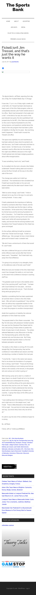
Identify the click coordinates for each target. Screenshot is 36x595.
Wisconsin (26, 453)
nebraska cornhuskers (14, 449)
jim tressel (10, 447)
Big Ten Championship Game (22, 440)
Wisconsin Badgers (7, 455)
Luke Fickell (16, 447)
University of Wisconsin (16, 453)
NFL (10, 438)
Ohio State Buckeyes (17, 438)
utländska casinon (8, 525)
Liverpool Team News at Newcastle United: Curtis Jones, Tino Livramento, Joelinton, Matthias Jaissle (18, 502)
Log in (28, 588)
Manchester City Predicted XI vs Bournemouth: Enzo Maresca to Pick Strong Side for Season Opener (17, 510)
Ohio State (27, 449)
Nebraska (4, 449)
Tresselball (25, 451)
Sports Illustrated (16, 451)
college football (13, 444)
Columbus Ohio (22, 444)
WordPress (21, 588)
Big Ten (12, 440)
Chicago (24, 442)
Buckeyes (18, 442)
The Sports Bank (18, 7)
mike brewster (24, 447)
